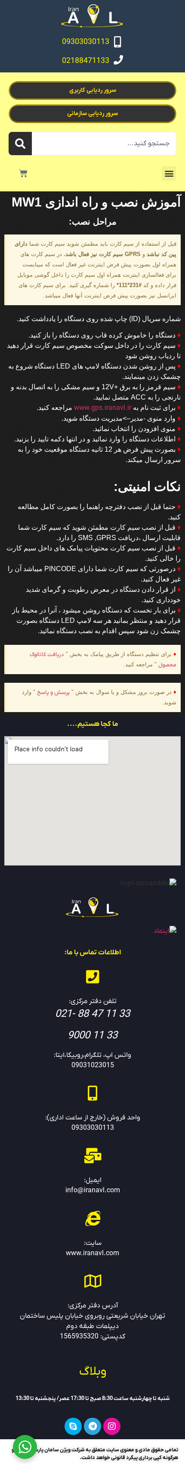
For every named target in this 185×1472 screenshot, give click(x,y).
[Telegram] (92, 1426)
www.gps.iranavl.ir (102, 408)
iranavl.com (101, 1253)
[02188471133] (118, 60)
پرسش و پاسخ (53, 692)
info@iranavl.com (92, 1190)
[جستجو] (20, 143)
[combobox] (104, 143)
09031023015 (92, 1065)
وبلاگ (92, 1371)
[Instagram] (111, 1426)
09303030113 (85, 42)
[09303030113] (117, 41)
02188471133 (85, 61)
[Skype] (73, 1426)
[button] (169, 173)
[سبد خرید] (23, 173)
